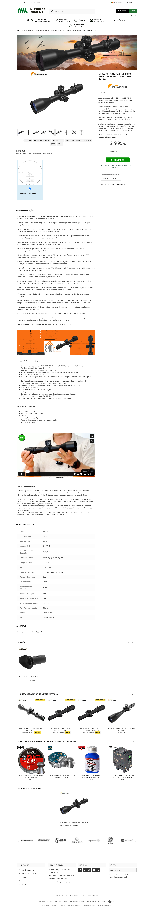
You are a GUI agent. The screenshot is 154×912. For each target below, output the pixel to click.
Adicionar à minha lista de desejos (113, 184)
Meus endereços (25, 877)
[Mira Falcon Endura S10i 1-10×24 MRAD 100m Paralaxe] (92, 713)
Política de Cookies (61, 901)
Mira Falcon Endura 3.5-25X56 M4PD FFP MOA (31, 729)
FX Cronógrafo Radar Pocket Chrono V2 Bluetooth (122, 776)
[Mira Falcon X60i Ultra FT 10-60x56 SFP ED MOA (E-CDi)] (121, 713)
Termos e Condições (45, 901)
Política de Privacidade (77, 901)
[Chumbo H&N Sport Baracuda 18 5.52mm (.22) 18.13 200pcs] (62, 760)
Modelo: (101, 92)
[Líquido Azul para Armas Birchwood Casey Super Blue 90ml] (92, 760)
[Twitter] (85, 870)
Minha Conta (24, 865)
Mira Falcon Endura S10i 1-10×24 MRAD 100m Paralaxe (91, 729)
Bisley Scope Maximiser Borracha (32, 676)
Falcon (55, 140)
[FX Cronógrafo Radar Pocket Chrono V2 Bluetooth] (123, 760)
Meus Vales (23, 884)
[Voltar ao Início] (18, 30)
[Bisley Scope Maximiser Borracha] (32, 661)
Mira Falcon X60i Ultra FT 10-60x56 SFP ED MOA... (121, 729)
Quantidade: (112, 151)
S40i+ (78, 140)
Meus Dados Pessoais (27, 881)
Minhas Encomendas (26, 870)
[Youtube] (89, 870)
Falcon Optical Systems (42, 140)
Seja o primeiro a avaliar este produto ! (31, 632)
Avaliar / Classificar (111, 179)
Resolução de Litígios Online (96, 901)
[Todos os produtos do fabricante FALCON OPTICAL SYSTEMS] (117, 86)
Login (134, 15)
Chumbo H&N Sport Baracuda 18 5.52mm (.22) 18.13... (62, 776)
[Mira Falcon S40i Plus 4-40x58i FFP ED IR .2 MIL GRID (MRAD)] (21, 132)
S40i (61, 140)
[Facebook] (80, 870)
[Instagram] (94, 870)
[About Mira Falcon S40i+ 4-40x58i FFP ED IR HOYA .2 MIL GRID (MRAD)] (74, 806)
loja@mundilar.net (63, 882)
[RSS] (98, 870)
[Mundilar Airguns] (31, 11)
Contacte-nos (23, 2)
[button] (41, 20)
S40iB (53, 144)
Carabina (28, 140)
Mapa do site (35, 2)
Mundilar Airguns (72, 895)
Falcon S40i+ (86, 140)
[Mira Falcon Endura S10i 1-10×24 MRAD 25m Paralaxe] (61, 713)
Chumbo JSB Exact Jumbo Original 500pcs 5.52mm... (31, 776)
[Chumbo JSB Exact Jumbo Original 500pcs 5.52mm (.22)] (31, 760)
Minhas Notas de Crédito (28, 873)
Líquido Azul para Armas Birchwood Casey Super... (92, 776)
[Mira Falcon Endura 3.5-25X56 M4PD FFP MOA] (31, 713)
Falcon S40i (70, 140)
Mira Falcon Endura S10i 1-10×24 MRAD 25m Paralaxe (61, 729)
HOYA (60, 144)
